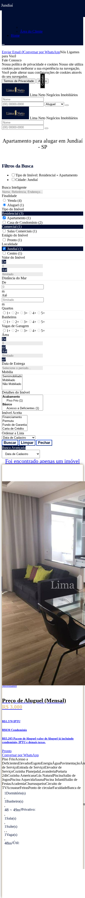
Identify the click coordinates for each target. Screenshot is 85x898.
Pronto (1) (14, 240)
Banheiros (9, 317)
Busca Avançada (14, 448)
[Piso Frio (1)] (22, 401)
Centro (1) (14, 253)
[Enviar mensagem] (67, 105)
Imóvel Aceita (12, 413)
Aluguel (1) (15, 205)
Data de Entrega (13, 363)
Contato (42, 80)
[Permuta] (14, 421)
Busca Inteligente (14, 187)
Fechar (44, 442)
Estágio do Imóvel (15, 235)
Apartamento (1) (19, 218)
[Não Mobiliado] (12, 384)
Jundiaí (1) (14, 249)
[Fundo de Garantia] (14, 425)
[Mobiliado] (12, 380)
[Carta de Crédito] (14, 429)
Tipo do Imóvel (13, 209)
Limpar (27, 442)
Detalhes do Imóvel (16, 392)
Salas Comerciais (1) (22, 231)
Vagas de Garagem (15, 326)
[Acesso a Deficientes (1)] (22, 408)
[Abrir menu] (3, 43)
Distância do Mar (14, 278)
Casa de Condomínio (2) (24, 222)
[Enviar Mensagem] (46, 128)
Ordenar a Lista (13, 433)
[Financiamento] (14, 417)
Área (5, 335)
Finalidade (9, 196)
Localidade (10, 244)
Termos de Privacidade (19, 81)
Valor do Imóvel (13, 257)
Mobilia (7, 372)
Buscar (10, 442)
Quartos (7, 308)
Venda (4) (14, 200)
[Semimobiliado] (12, 376)
